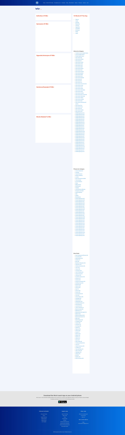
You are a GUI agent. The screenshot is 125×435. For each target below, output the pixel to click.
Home (44, 2)
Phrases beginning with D (80, 203)
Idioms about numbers (79, 93)
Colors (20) (77, 267)
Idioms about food (78, 69)
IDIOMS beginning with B (79, 114)
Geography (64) (78, 298)
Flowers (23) (77, 292)
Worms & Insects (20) (79, 358)
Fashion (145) (78, 286)
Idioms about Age (78, 57)
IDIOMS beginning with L (79, 129)
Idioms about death (79, 66)
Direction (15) (78, 278)
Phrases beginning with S (80, 226)
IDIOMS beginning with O (80, 134)
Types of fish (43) (78, 350)
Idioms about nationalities (80, 89)
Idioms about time (78, 105)
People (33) (77, 327)
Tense (65, 417)
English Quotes (44, 418)
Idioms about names (79, 88)
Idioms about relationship (80, 96)
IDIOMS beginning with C (79, 116)
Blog (67, 2)
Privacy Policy (83, 415)
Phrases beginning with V (80, 230)
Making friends (78, 184)
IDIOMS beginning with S (79, 140)
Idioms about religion (79, 97)
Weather (77, 195)
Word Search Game (64, 426)
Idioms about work (78, 111)
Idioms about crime (79, 65)
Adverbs (64, 420)
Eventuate (77, 22)
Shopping (77, 187)
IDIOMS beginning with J (79, 126)
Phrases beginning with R (80, 224)
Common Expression (79, 170)
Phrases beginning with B (80, 200)
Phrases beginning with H (80, 209)
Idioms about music (79, 86)
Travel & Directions (78, 173)
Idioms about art (78, 60)
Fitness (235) (77, 290)
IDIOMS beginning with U (79, 143)
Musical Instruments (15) (80, 316)
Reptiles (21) (77, 336)
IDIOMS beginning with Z (79, 151)
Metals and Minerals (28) (80, 315)
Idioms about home (79, 76)
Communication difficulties (80, 189)
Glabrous (77, 19)
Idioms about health (79, 74)
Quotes (84, 2)
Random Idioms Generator (64, 423)
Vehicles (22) (77, 353)
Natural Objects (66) (79, 319)
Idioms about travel (79, 106)
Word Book (71, 2)
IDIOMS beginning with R (79, 139)
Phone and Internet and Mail (80, 178)
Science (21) (77, 338)
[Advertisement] (53, 40)
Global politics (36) (78, 301)
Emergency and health (79, 190)
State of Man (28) (78, 341)
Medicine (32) (78, 313)
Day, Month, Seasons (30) (80, 276)
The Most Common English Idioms (81, 53)
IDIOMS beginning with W (80, 146)
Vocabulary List (57, 2)
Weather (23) (77, 356)
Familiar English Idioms (79, 56)
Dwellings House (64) (79, 282)
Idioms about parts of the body (81, 94)
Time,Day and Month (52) (80, 342)
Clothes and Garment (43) (80, 266)
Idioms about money (79, 85)
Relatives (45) (78, 333)
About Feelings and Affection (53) (81, 255)
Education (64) (78, 284)
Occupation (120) (78, 321)
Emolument (77, 30)
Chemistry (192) (78, 264)
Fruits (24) (77, 295)
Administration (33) (79, 258)
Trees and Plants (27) (79, 349)
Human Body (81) (78, 304)
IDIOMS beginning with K (79, 128)
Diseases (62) (78, 279)
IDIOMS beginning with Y (79, 149)
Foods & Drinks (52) (79, 293)
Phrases (80, 2)
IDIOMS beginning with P (79, 136)
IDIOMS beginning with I (79, 125)
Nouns (44, 415)
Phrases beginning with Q (80, 223)
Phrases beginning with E (80, 204)
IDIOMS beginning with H (79, 123)
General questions (78, 192)
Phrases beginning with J (80, 212)
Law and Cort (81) (78, 306)
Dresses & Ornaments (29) (80, 281)
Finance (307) (78, 287)
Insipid (76, 33)
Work (76, 193)
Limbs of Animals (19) (79, 307)
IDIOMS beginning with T (79, 142)
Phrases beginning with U (80, 229)
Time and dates (78, 180)
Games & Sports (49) (79, 296)
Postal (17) (77, 332)
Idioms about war (78, 108)
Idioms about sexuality (79, 99)
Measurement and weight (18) (81, 312)
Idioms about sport (78, 100)
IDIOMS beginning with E (79, 119)
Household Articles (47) (79, 302)
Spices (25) (77, 339)
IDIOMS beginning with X (79, 148)
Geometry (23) (78, 299)
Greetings (77, 172)
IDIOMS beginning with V (79, 145)
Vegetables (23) (78, 352)
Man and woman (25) (79, 309)
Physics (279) (78, 329)
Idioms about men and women (81, 83)
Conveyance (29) (78, 270)
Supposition (77, 27)
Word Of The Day (50, 2)
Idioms (76, 2)
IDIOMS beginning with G (80, 122)
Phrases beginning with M (80, 217)
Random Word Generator (64, 421)
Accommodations (78, 181)
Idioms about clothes (79, 62)
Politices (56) (77, 330)
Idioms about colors (79, 63)
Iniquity (76, 20)
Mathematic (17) (78, 310)
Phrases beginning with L (80, 215)
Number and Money (79, 175)
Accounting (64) (78, 256)
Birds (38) (77, 261)
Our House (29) (78, 326)
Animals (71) (77, 259)
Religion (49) (77, 335)
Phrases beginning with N (80, 218)
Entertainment (78, 186)
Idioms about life (78, 80)
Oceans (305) (77, 322)
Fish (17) (77, 289)
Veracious (77, 25)
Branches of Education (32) (80, 262)
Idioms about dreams (79, 68)
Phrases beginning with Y (80, 233)
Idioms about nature (79, 91)
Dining (76, 183)
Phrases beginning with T (80, 227)
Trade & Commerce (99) (79, 346)
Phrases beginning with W (80, 232)
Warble (76, 31)
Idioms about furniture (79, 71)
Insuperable (77, 28)
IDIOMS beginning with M (80, 131)
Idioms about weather (79, 109)
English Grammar (44, 417)
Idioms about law (78, 79)
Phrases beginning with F (80, 206)
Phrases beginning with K (80, 213)
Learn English (44, 421)
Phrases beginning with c (80, 201)
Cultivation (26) (78, 275)
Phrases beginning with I (79, 210)
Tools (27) (77, 344)
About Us (83, 417)
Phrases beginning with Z (80, 235)
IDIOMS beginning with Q (80, 137)
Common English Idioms (79, 54)
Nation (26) (77, 318)
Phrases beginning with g (80, 207)
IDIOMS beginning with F (79, 120)
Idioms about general (79, 73)
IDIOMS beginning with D (79, 117)
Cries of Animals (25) (79, 272)
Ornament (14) (78, 324)
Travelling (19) (78, 347)
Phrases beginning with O (80, 220)
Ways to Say (65, 415)
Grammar (63, 2)
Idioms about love (78, 82)
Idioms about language (79, 77)
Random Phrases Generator (65, 424)
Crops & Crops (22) (79, 273)
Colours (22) (77, 269)
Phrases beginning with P (80, 221)
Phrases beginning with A (80, 198)
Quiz (88, 2)
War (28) (77, 355)
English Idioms (43, 420)
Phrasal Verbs (64, 418)
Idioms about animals (79, 59)
